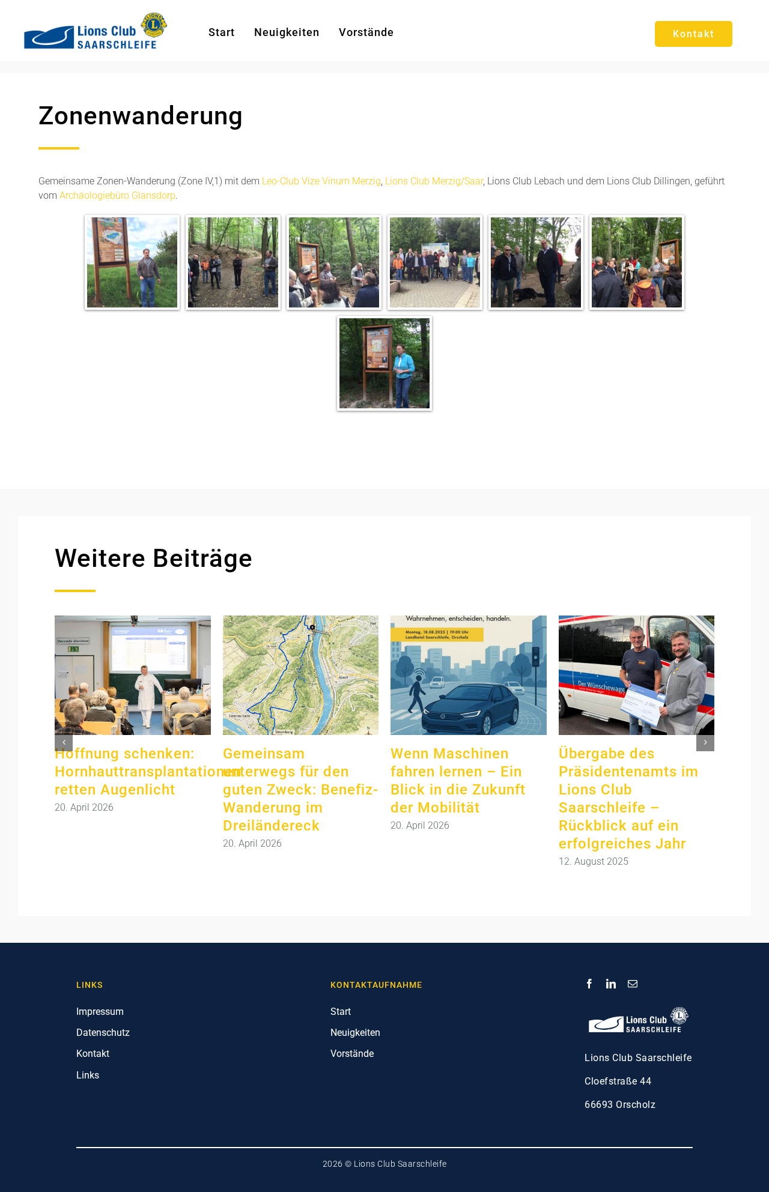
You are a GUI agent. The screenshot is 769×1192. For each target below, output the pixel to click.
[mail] (632, 983)
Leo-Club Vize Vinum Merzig (321, 181)
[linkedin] (611, 983)
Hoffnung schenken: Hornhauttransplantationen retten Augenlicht (148, 771)
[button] (64, 742)
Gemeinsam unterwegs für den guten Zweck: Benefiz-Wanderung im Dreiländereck (300, 789)
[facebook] (589, 983)
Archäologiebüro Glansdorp (117, 195)
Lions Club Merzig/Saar (434, 181)
